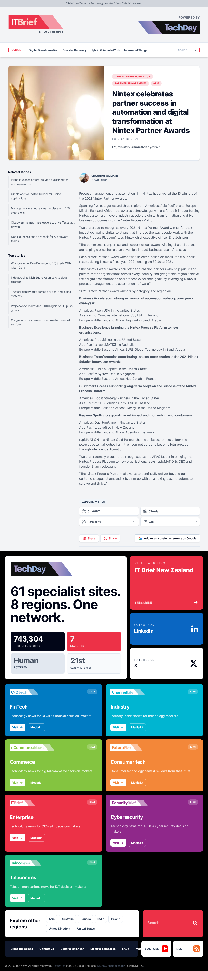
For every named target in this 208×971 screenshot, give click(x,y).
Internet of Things (136, 50)
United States (86, 928)
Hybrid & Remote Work (105, 50)
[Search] (195, 50)
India (101, 919)
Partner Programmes (131, 83)
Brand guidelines (22, 948)
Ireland (115, 919)
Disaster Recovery (75, 50)
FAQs (125, 948)
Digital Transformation (43, 50)
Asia (52, 919)
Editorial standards (103, 948)
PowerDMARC (134, 965)
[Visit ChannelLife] (132, 692)
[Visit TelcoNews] (32, 863)
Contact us (46, 948)
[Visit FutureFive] (132, 747)
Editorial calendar (72, 948)
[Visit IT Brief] (32, 802)
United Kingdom (59, 928)
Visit (15, 727)
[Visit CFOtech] (32, 692)
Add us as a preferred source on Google (170, 538)
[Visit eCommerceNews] (32, 747)
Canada (85, 919)
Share (91, 538)
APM (156, 83)
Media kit (36, 727)
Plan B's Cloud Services (81, 965)
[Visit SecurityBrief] (132, 802)
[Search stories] (195, 923)
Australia (68, 919)
